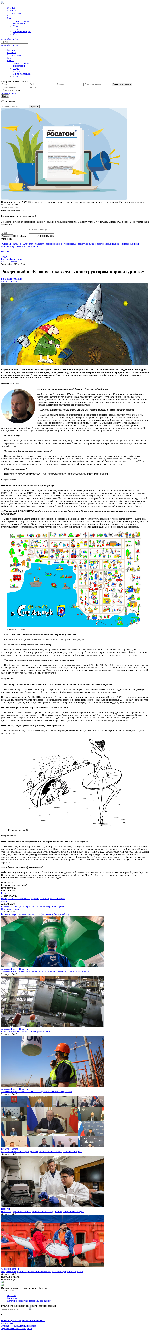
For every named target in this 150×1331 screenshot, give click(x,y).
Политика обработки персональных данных (29, 1301)
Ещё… (10, 18)
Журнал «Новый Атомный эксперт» (19, 1326)
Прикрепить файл (45, 236)
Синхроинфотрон (22, 31)
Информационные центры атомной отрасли (23, 1320)
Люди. (4, 256)
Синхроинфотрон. (10, 909)
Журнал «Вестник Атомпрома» (16, 1328)
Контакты (12, 1298)
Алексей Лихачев (10, 969)
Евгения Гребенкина (11, 259)
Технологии (19, 23)
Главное (11, 7)
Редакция (11, 1295)
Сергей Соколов (9, 261)
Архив (4, 39)
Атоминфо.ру (8, 1323)
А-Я (9, 15)
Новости (11, 10)
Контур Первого (21, 21)
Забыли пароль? (9, 93)
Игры (15, 34)
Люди (16, 26)
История (17, 29)
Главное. (5, 893)
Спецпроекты (14, 13)
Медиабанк (14, 39)
